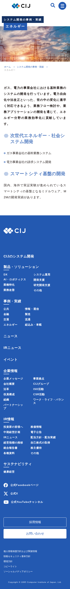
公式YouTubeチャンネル (27, 501)
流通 (28, 319)
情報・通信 (32, 308)
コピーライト (10, 566)
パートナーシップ (13, 406)
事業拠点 (38, 378)
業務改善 (9, 289)
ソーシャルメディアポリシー (18, 571)
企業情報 (11, 371)
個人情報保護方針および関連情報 (20, 551)
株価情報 (36, 426)
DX (5, 274)
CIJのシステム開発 (19, 256)
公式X (14, 493)
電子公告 (36, 432)
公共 (6, 308)
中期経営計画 (12, 432)
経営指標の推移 (13, 442)
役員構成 (9, 394)
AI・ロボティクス (15, 279)
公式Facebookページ (24, 484)
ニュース (11, 336)
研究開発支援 (42, 285)
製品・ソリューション (21, 266)
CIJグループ (41, 383)
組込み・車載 (33, 324)
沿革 (6, 389)
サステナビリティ (18, 464)
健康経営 (9, 471)
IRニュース (12, 348)
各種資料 (9, 453)
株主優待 (36, 447)
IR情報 (9, 419)
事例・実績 (12, 301)
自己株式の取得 (40, 442)
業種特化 (9, 284)
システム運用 (42, 274)
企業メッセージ (13, 378)
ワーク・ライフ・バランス (48, 401)
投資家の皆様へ (13, 426)
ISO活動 (38, 389)
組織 (6, 399)
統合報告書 (11, 447)
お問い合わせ (35, 533)
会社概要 (9, 383)
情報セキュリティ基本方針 (17, 556)
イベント (11, 359)
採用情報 (35, 522)
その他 (38, 290)
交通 (6, 319)
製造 (28, 314)
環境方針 (8, 561)
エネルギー (11, 324)
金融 (6, 314)
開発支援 (39, 279)
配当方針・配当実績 (43, 437)
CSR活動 (39, 394)
